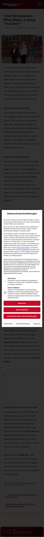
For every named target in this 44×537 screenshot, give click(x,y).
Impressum (37, 324)
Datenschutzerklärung (23, 247)
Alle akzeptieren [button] (22, 310)
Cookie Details (8, 324)
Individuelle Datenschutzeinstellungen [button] (22, 316)
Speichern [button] (22, 303)
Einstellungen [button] (25, 249)
